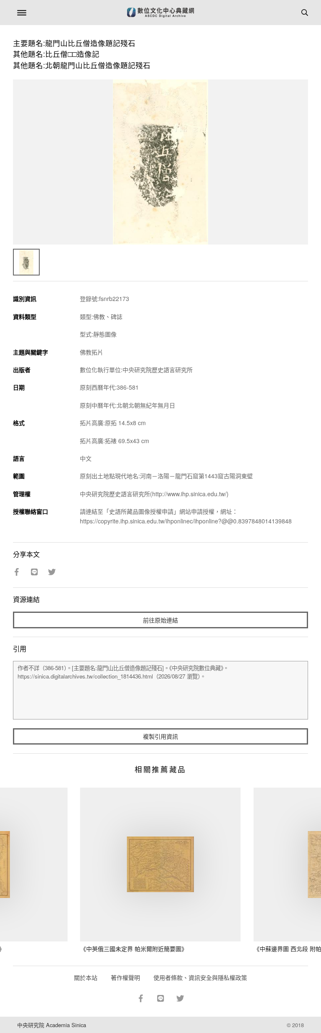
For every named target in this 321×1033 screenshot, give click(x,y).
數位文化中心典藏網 (160, 13)
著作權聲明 (125, 977)
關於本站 (85, 977)
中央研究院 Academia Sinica (51, 1025)
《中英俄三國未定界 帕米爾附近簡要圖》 (133, 948)
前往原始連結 (160, 620)
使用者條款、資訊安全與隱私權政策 (200, 977)
